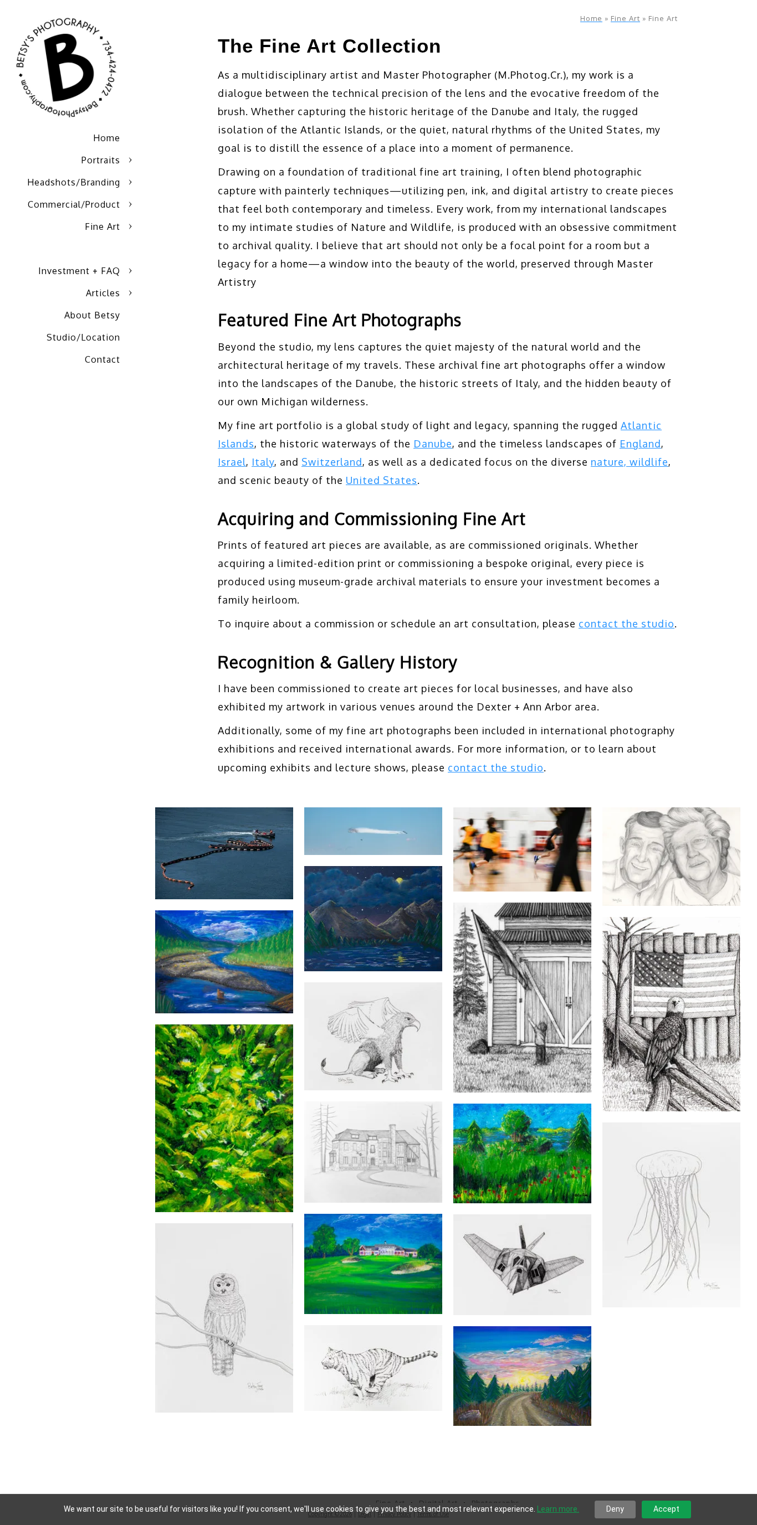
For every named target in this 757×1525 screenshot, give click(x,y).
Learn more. (558, 1509)
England (640, 443)
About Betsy (92, 315)
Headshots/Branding (73, 182)
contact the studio (626, 623)
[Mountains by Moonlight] (373, 918)
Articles (103, 292)
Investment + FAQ (79, 270)
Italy (263, 462)
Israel (232, 462)
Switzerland (331, 462)
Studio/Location (83, 337)
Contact (102, 359)
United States (381, 480)
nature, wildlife (629, 462)
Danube (432, 443)
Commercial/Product (74, 204)
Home (106, 137)
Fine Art (102, 226)
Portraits (100, 160)
